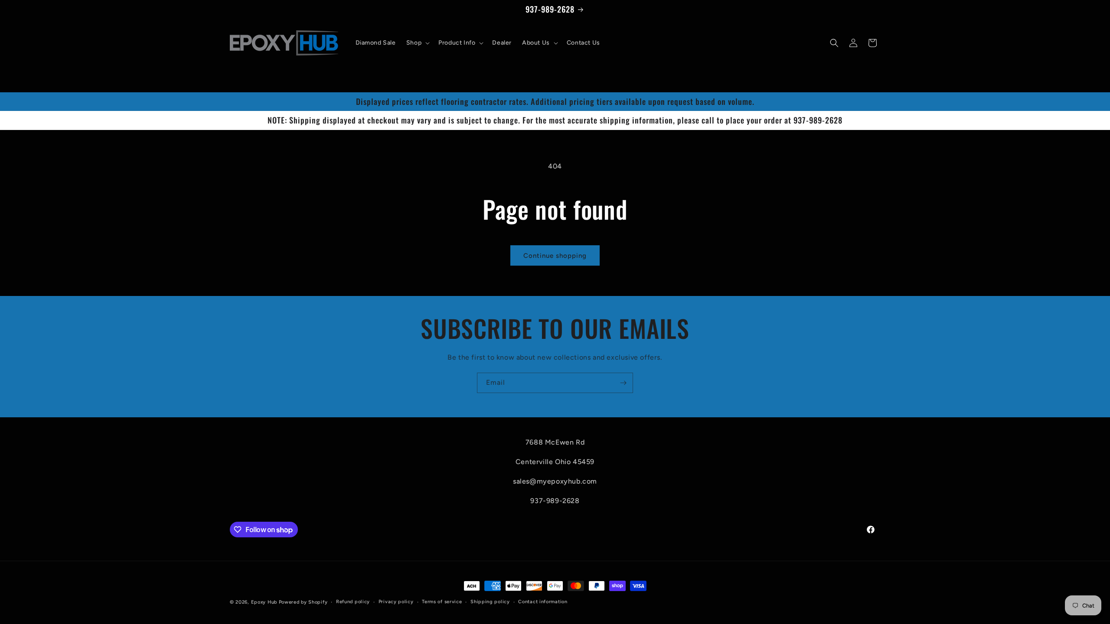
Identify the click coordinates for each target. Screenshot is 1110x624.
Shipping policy (490, 601)
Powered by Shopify (303, 602)
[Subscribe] (623, 383)
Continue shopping (555, 256)
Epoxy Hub (264, 602)
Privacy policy (396, 601)
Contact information (542, 601)
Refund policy (353, 601)
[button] (417, 43)
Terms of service (442, 601)
